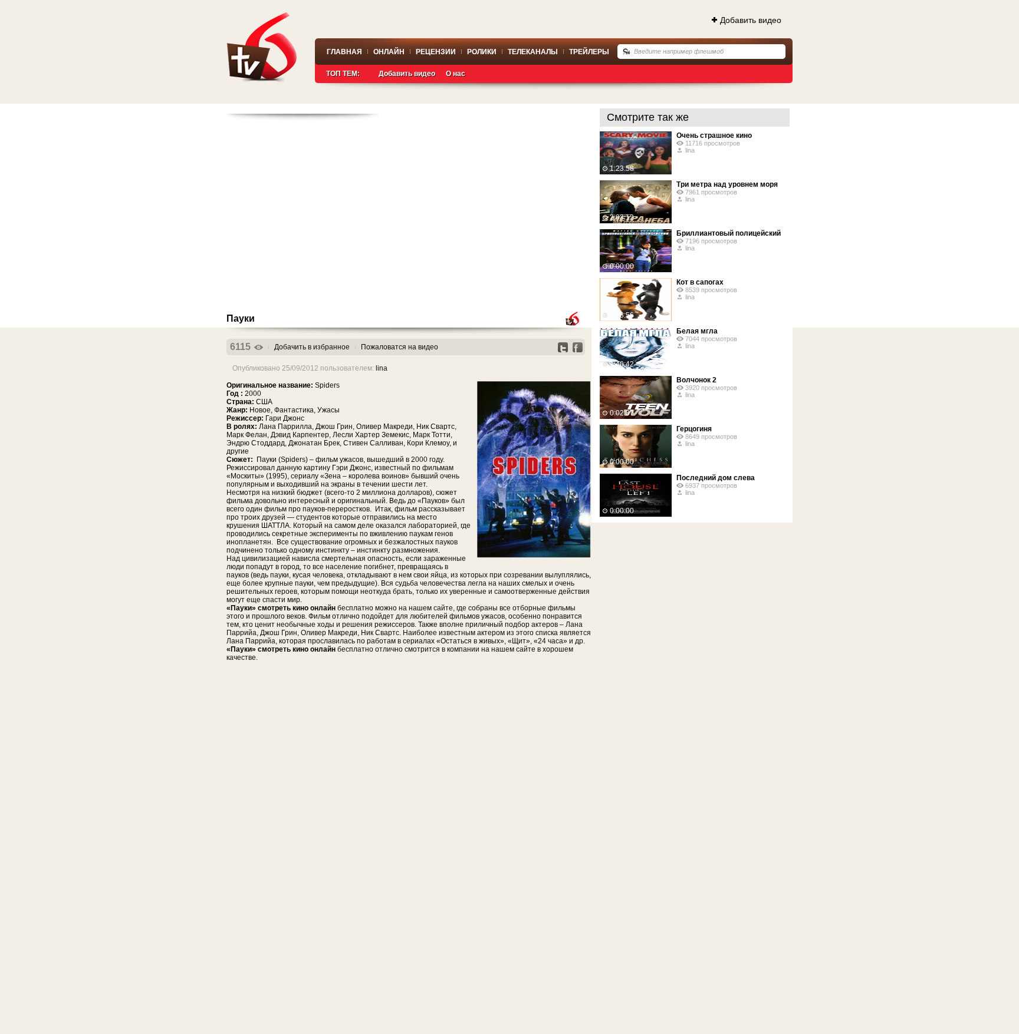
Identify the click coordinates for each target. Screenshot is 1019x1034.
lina (381, 368)
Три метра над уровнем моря (727, 184)
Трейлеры (589, 52)
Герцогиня (694, 429)
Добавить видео (750, 20)
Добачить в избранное (312, 347)
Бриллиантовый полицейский (728, 233)
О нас (455, 74)
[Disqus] (408, 817)
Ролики (482, 52)
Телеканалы (533, 52)
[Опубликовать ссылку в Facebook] (578, 347)
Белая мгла (697, 331)
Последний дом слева (715, 478)
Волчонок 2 (696, 380)
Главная (344, 52)
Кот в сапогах (700, 282)
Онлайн (389, 52)
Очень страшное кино (714, 135)
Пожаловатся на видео (399, 347)
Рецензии (436, 52)
